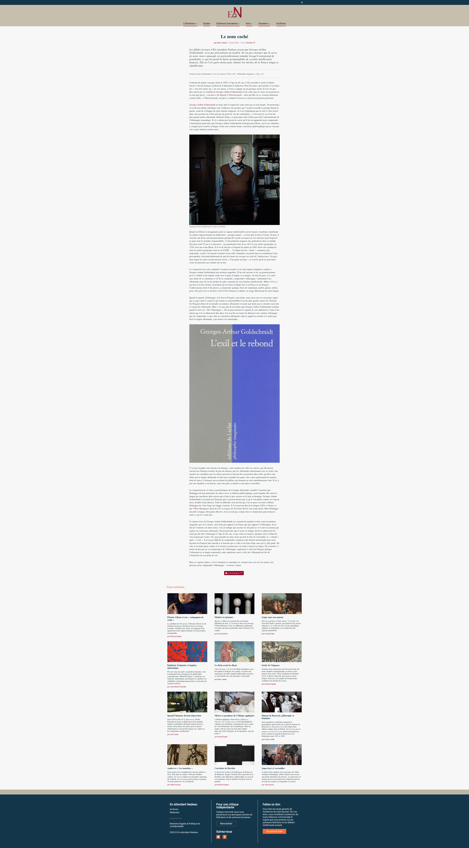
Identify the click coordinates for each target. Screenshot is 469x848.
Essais (206, 23)
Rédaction (175, 812)
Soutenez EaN (274, 831)
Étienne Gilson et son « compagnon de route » (185, 618)
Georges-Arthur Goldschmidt (202, 104)
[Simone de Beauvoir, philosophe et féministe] (282, 701)
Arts (248, 23)
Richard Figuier (176, 636)
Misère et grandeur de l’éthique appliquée (234, 715)
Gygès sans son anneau (272, 617)
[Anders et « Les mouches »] (187, 754)
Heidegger (193, 505)
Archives (281, 23)
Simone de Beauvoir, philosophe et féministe (278, 717)
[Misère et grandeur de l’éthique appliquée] (235, 701)
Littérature (189, 23)
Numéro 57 (250, 43)
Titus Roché (269, 785)
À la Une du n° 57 (235, 573)
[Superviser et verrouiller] (282, 754)
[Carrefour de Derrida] (235, 754)
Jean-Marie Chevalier (178, 687)
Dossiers (263, 23)
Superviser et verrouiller (273, 768)
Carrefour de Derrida (225, 768)
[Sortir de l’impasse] (282, 651)
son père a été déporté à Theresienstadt (224, 94)
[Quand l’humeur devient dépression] (187, 701)
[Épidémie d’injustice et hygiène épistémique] (187, 651)
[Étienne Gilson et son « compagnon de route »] (187, 603)
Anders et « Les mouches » (180, 768)
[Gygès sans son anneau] (282, 603)
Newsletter (226, 823)
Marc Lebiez (222, 43)
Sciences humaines (226, 23)
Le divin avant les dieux (226, 665)
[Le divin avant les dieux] (235, 651)
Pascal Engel (269, 634)
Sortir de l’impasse (271, 665)
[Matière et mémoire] (235, 603)
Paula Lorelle (269, 739)
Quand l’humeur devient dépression (184, 715)
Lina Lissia (174, 734)
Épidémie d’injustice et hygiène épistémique (182, 666)
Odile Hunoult (175, 785)
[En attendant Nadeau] (234, 12)
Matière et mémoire (224, 617)
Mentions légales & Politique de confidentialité (185, 825)
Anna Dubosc (223, 634)
